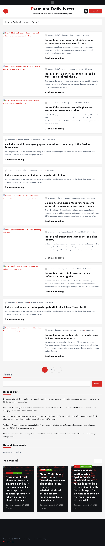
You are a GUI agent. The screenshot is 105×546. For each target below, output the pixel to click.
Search (7, 375)
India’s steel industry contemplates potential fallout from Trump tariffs (46, 307)
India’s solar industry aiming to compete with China (35, 175)
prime (64, 69)
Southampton (86, 466)
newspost (11, 140)
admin (10, 505)
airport (9, 473)
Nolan (43, 469)
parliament (68, 232)
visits (66, 269)
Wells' (49, 469)
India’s (58, 35)
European (17, 473)
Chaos (77, 466)
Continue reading (54, 58)
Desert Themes (9, 542)
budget (58, 330)
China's (60, 198)
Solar (24, 170)
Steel (26, 303)
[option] (18, 489)
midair (26, 140)
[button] (96, 461)
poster (50, 35)
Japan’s (65, 35)
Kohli (64, 103)
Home (7, 22)
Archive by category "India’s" (26, 22)
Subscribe (95, 11)
